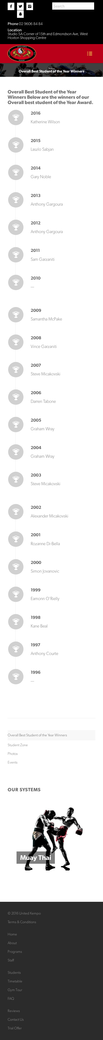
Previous (18, 837)
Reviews (14, 1011)
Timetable (15, 981)
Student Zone (18, 745)
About (12, 943)
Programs (15, 951)
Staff (11, 960)
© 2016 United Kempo (24, 913)
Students (14, 972)
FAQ (11, 998)
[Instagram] (29, 6)
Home (12, 934)
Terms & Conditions (22, 922)
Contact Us (16, 1019)
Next (84, 837)
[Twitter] (20, 6)
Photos (13, 754)
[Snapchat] (20, 14)
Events (12, 762)
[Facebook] (11, 6)
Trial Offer (15, 1028)
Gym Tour (15, 990)
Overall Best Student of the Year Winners (37, 735)
